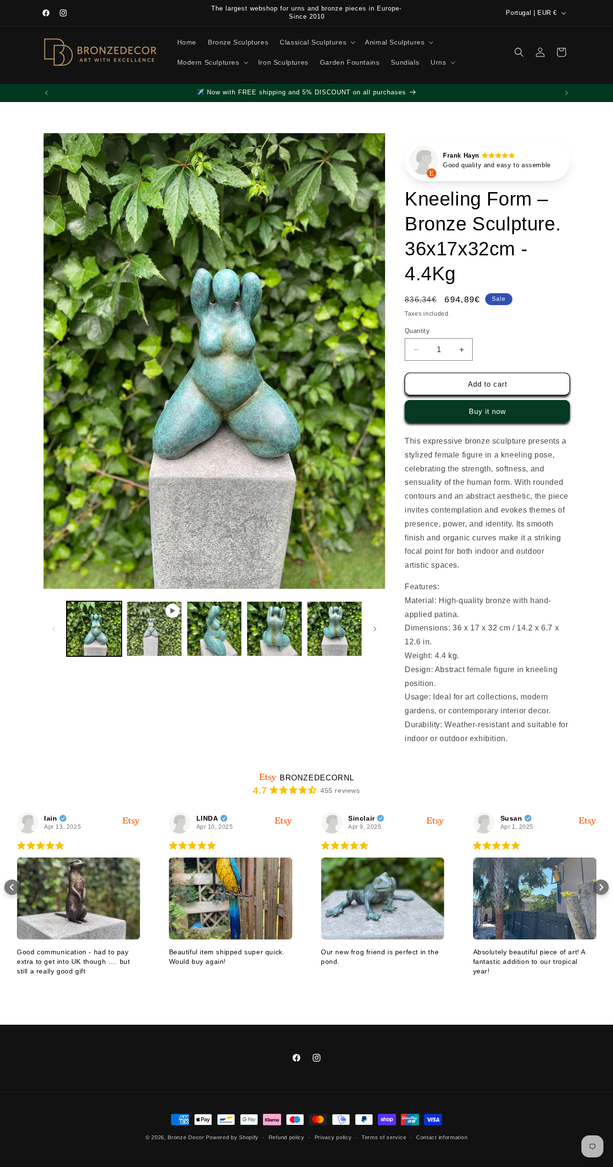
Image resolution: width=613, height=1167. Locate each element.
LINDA (207, 818)
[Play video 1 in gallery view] (154, 628)
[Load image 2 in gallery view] (214, 628)
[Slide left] (53, 629)
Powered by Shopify (232, 1137)
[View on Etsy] (423, 163)
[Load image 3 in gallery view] (274, 628)
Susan (511, 818)
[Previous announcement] (46, 93)
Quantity (417, 330)
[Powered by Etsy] (131, 821)
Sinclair (361, 818)
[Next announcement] (566, 93)
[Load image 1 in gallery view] (94, 628)
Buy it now (487, 411)
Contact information (441, 1137)
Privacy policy (333, 1137)
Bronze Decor (186, 1137)
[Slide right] (375, 629)
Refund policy (287, 1137)
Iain (50, 818)
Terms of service (384, 1137)
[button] (316, 42)
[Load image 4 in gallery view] (334, 628)
